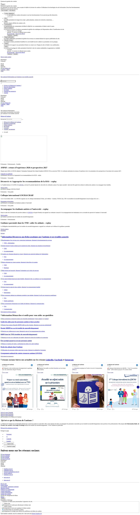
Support (6, 43)
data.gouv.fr (7, 480)
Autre (6, 21)
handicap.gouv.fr (8, 469)
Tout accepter (4, 10)
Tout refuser (12, 10)
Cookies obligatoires (9, 13)
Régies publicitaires (9, 37)
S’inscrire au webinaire (6, 174)
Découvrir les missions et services (9, 428)
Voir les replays (5, 229)
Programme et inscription (7, 201)
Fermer (3, 4)
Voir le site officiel (20, 33)
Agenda (6, 92)
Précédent (3, 230)
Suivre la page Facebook (7, 414)
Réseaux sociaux (9, 40)
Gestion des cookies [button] (6, 494)
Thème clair (7, 503)
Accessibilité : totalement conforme (10, 486)
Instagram (69, 360)
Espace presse (4, 485)
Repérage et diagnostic (9, 123)
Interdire (15, 35)
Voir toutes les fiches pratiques (8, 312)
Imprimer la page (11, 446)
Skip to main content (6, 57)
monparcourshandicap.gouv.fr (11, 471)
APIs (6, 18)
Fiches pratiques (8, 88)
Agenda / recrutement (9, 129)
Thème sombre (8, 506)
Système (14, 509)
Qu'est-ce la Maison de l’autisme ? (12, 85)
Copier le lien (10, 443)
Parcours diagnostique (9, 87)
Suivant (3, 233)
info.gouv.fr (7, 477)
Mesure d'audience (9, 27)
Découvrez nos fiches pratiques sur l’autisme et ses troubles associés (40, 237)
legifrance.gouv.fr (8, 474)
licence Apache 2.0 (37, 513)
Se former (6, 90)
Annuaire (6, 128)
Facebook (58, 360)
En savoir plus (10, 33)
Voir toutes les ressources (7, 356)
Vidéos (6, 46)
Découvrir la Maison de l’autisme (12, 122)
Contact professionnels (6, 492)
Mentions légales (5, 488)
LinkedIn (49, 360)
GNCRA (21, 185)
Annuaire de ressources (10, 91)
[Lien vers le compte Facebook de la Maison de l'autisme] (5, 459)
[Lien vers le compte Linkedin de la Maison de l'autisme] (5, 456)
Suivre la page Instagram (7, 415)
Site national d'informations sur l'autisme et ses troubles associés (17, 77)
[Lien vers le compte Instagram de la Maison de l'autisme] (5, 454)
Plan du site (4, 483)
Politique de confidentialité (7, 489)
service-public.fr (8, 473)
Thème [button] (2, 497)
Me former (6, 126)
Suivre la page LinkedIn (7, 412)
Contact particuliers (6, 491)
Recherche (3, 119)
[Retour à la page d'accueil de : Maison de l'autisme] (70, 71)
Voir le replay (4, 187)
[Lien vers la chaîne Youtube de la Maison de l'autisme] (5, 457)
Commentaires (8, 24)
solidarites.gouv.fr (8, 470)
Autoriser (10, 16)
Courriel (8, 441)
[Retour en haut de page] (1, 135)
